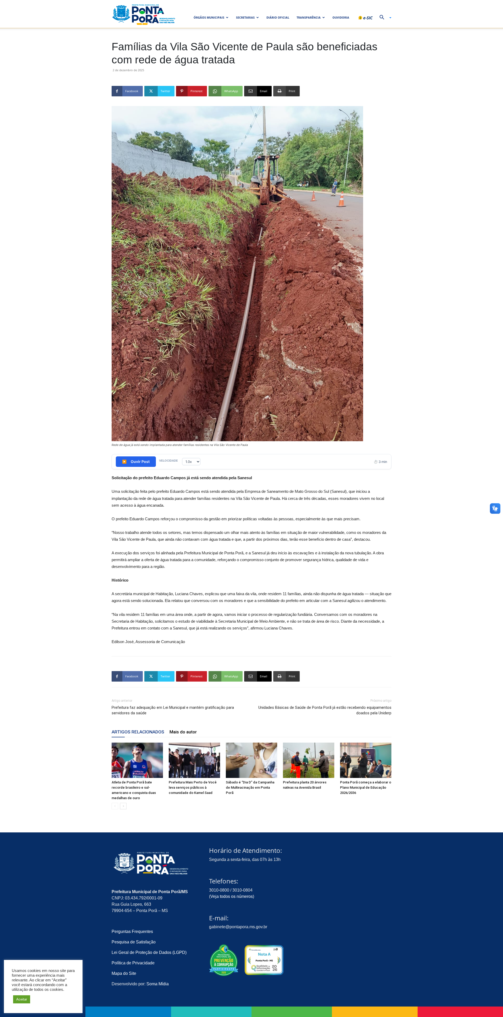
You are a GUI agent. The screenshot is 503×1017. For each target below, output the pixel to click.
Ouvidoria (340, 17)
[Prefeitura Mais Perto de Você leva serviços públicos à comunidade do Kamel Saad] (194, 760)
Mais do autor (183, 731)
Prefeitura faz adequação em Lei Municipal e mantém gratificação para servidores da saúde (173, 710)
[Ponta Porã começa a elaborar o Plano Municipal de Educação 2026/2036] (365, 760)
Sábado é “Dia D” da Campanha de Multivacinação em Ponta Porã (250, 787)
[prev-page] (115, 806)
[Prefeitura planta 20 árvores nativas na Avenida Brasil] (308, 760)
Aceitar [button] (21, 999)
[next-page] (123, 806)
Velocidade (168, 460)
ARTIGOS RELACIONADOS (138, 731)
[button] (383, 18)
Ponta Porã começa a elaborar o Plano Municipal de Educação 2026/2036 (365, 787)
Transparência (309, 17)
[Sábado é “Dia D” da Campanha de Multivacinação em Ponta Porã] (251, 760)
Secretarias (245, 17)
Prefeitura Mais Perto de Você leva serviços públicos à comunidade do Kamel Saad (193, 787)
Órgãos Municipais (209, 17)
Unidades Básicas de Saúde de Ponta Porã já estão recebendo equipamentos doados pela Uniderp (324, 710)
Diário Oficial (277, 17)
